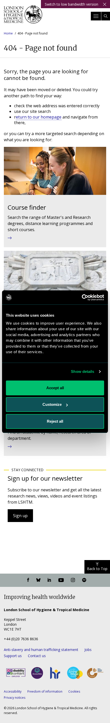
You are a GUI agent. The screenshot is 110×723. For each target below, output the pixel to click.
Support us (13, 655)
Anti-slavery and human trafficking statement (41, 649)
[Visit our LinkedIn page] (49, 580)
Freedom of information (44, 691)
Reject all (55, 421)
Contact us (37, 655)
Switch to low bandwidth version (71, 4)
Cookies (74, 691)
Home (8, 33)
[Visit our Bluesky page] (38, 580)
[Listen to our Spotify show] (84, 580)
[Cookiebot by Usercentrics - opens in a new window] (81, 297)
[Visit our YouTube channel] (61, 580)
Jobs (88, 649)
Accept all (55, 388)
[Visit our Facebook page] (28, 580)
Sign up (20, 515)
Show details (82, 371)
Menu (96, 16)
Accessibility (12, 691)
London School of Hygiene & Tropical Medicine (23, 16)
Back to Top (97, 568)
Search (105, 16)
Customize (52, 404)
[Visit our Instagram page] (73, 580)
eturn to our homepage (38, 117)
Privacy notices (14, 697)
